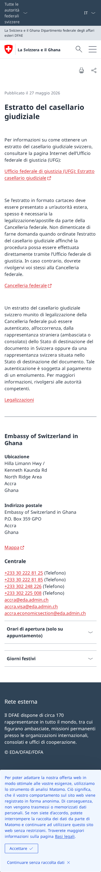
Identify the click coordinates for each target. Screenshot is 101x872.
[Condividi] (94, 70)
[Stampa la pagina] (81, 70)
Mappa (11, 547)
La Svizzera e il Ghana (39, 49)
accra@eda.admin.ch (26, 600)
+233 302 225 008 (23, 593)
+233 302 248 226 (23, 586)
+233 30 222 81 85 (23, 579)
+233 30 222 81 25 (23, 573)
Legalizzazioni (19, 400)
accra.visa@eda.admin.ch (31, 606)
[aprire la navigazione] (92, 49)
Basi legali (65, 836)
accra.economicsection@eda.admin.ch (45, 613)
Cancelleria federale (25, 285)
